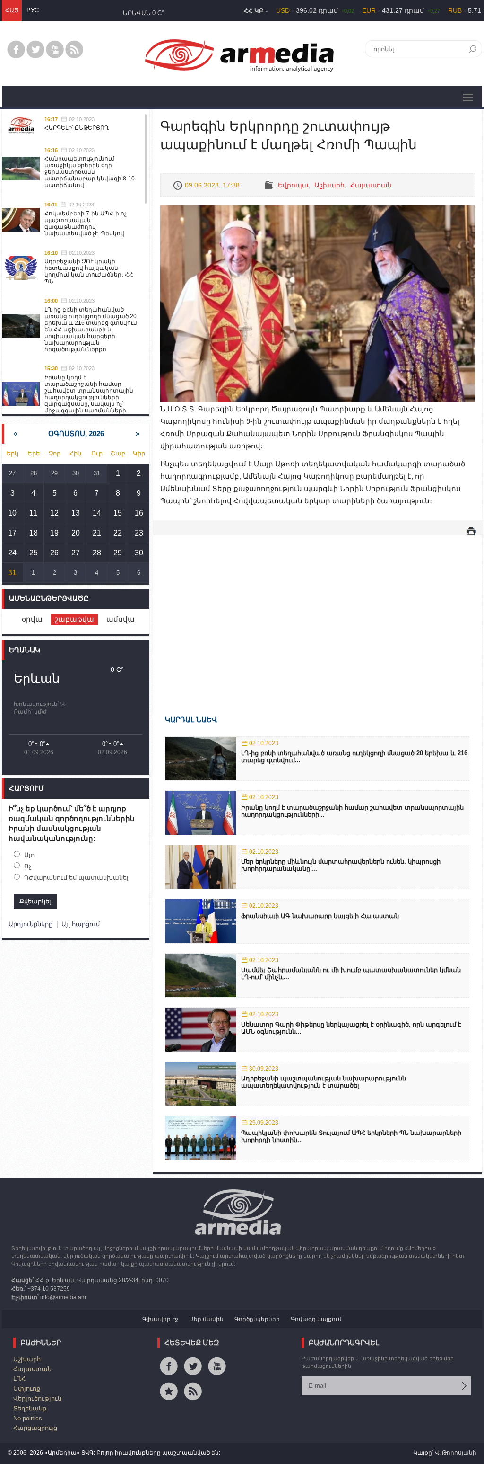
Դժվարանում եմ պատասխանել (76, 877)
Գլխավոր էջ (160, 1319)
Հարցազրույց (35, 1427)
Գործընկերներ (257, 1319)
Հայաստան (371, 185)
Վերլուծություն (37, 1398)
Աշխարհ (329, 185)
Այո (29, 854)
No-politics (27, 1418)
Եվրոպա (293, 185)
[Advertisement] (317, 611)
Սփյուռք (26, 1388)
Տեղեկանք (29, 1408)
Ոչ (27, 866)
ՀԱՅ (11, 10)
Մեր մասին (206, 1319)
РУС (32, 10)
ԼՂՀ (19, 1378)
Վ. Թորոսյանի (455, 1452)
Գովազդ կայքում (316, 1319)
